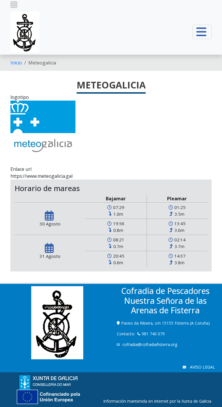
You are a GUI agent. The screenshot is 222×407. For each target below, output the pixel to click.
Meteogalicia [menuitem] (42, 63)
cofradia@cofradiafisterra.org (149, 344)
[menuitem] (16, 62)
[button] (13, 4)
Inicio (16, 63)
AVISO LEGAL (202, 367)
